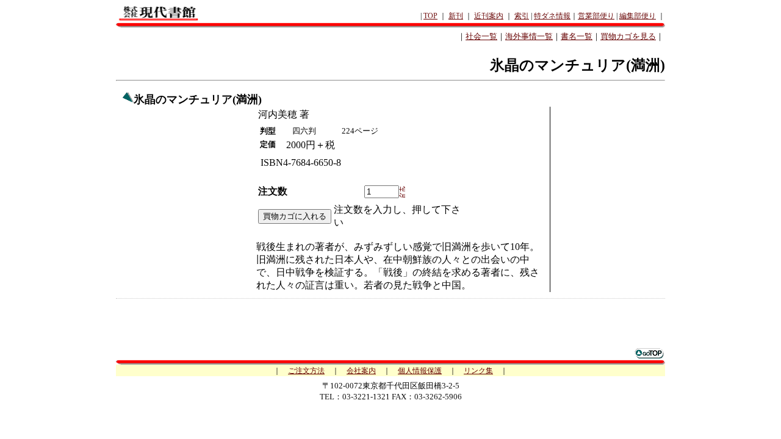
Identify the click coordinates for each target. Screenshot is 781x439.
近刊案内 (488, 16)
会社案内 (361, 370)
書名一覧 (576, 36)
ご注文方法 (306, 370)
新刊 (455, 16)
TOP (430, 16)
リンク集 (478, 370)
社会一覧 (481, 36)
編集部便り (637, 16)
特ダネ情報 (552, 16)
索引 (521, 16)
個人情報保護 (420, 370)
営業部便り (596, 16)
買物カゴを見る (628, 36)
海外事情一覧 (529, 36)
